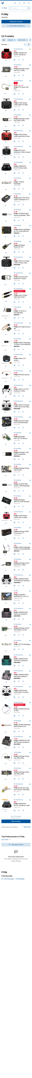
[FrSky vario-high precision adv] (16, 328)
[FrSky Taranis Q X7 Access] (16, 360)
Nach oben (27, 827)
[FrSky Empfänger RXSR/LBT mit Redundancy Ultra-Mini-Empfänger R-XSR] (16, 247)
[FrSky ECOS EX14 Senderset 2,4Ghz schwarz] (16, 152)
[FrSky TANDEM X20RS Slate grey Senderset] (16, 676)
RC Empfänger (17, 64)
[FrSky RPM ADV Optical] (16, 375)
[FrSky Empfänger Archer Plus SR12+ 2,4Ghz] (16, 565)
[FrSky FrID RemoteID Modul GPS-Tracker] (16, 278)
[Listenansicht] (29, 44)
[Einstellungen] (15, 3)
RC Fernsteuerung (18, 49)
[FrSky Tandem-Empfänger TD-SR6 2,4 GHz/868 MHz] (16, 344)
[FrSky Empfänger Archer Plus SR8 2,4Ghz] (16, 758)
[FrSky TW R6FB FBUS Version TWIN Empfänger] (16, 486)
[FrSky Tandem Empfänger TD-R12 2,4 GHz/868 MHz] (16, 549)
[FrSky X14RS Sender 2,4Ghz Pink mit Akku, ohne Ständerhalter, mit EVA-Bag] (16, 517)
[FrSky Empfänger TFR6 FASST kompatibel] (16, 454)
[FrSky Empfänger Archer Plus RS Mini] (16, 470)
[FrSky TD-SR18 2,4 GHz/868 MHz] (16, 313)
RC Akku (16, 590)
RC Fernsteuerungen (7, 879)
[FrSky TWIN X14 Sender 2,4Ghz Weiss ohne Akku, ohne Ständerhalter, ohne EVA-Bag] (16, 407)
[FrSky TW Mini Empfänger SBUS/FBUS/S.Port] (16, 726)
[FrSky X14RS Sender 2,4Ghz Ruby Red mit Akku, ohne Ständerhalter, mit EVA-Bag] (16, 136)
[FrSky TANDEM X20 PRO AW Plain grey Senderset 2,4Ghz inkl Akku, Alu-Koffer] (16, 742)
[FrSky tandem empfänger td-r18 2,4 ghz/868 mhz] (16, 231)
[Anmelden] (19, 3)
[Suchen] (11, 8)
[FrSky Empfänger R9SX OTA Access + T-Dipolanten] (16, 533)
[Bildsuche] (28, 8)
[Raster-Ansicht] (25, 44)
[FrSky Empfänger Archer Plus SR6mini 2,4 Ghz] (16, 630)
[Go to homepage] (2, 3)
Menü (5, 8)
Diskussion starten (17, 844)
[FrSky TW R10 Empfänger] (16, 645)
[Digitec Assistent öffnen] (24, 3)
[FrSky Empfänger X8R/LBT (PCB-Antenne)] (16, 501)
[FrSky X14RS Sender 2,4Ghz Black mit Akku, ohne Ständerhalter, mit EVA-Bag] (16, 105)
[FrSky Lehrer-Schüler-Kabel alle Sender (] (16, 295)
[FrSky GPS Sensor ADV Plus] (16, 87)
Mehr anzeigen (16, 821)
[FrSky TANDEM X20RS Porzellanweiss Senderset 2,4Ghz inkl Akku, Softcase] (16, 580)
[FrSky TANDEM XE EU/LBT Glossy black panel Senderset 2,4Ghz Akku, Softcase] (16, 168)
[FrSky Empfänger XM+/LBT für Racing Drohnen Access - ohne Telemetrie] (16, 438)
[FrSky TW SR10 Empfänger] (16, 184)
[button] (30, 49)
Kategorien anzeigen (16, 21)
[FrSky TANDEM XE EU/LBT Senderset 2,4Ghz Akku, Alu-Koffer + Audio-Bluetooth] (16, 805)
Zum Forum (4, 839)
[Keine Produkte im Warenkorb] (28, 3)
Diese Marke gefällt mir (17, 26)
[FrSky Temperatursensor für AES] (16, 709)
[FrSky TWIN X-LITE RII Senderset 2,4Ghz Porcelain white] (16, 391)
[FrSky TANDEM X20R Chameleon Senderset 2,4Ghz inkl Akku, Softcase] (16, 660)
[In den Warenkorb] (23, 60)
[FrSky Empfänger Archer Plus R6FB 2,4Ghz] (16, 120)
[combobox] (3, 40)
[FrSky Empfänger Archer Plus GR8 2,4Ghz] (16, 774)
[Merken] (19, 60)
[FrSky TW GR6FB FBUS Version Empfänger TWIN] (16, 215)
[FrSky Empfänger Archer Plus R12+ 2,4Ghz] (16, 70)
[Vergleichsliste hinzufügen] (14, 60)
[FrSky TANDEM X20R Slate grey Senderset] (16, 614)
